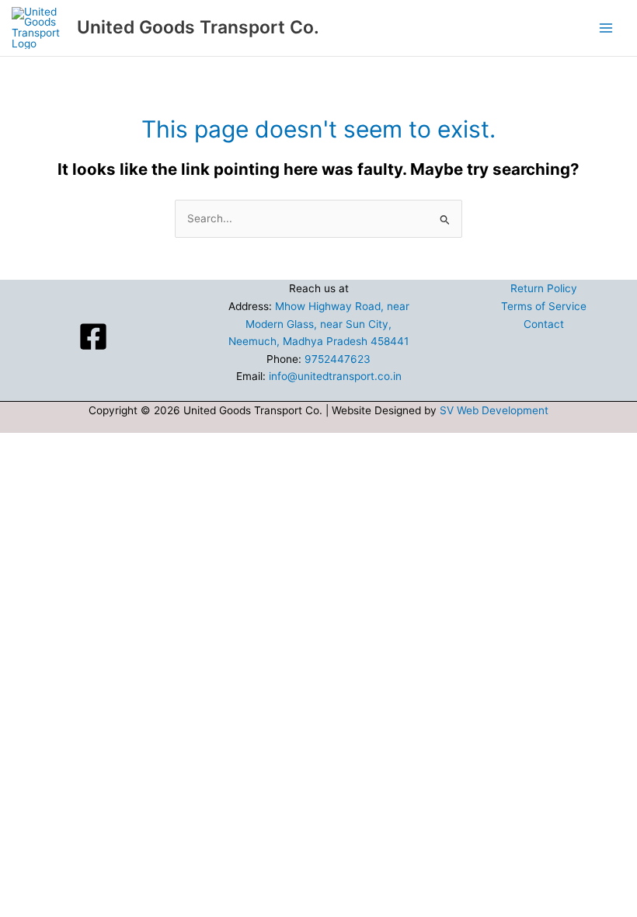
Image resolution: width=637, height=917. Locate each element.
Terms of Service (544, 306)
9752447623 (338, 359)
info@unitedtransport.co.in (335, 376)
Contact (544, 324)
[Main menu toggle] (606, 27)
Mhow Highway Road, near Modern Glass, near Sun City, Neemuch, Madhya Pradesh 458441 (318, 323)
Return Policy (543, 288)
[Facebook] (93, 336)
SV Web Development (494, 410)
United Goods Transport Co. (198, 27)
